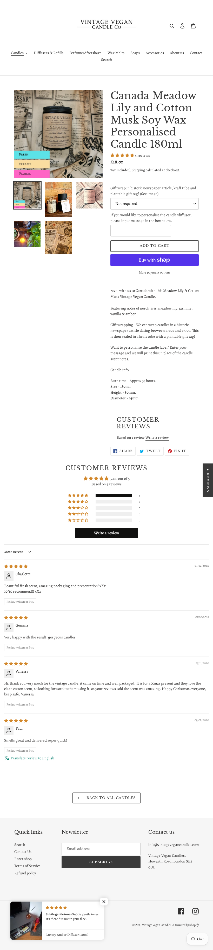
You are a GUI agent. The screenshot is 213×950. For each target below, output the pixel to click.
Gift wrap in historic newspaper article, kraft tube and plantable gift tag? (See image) (153, 191)
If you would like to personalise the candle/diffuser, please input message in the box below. (150, 218)
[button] (122, 155)
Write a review (157, 437)
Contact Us (22, 851)
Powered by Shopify (187, 925)
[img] (16, 566)
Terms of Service (27, 865)
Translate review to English (32, 758)
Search (19, 844)
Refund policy (25, 873)
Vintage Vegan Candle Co (158, 925)
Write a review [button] (106, 533)
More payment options (154, 272)
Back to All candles (110, 798)
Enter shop (23, 858)
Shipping (138, 170)
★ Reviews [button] (208, 480)
